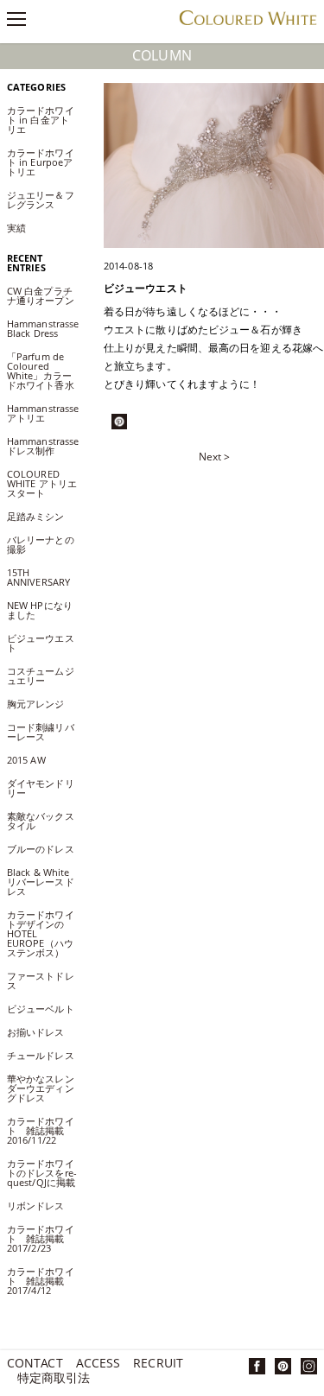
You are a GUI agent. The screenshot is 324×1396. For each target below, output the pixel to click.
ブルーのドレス (40, 848)
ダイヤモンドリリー (40, 788)
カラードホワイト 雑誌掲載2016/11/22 (40, 1130)
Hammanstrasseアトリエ (43, 413)
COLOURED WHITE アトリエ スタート (42, 483)
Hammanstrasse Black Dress (43, 328)
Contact (35, 1364)
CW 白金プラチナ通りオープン (45, 295)
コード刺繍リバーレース (40, 731)
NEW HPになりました (40, 610)
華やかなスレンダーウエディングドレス (40, 1088)
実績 (16, 227)
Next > (214, 457)
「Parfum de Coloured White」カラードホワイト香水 (40, 370)
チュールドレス (40, 1055)
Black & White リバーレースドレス (40, 882)
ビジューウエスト (40, 642)
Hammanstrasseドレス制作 (43, 446)
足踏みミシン (40, 516)
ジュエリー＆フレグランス (40, 199)
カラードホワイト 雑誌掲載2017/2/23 (40, 1238)
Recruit (158, 1364)
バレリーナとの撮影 (40, 544)
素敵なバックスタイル (40, 820)
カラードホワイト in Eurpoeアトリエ (40, 162)
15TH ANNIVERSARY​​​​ (38, 577)
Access (98, 1364)
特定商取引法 (54, 1379)
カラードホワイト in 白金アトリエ (40, 120)
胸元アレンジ (36, 703)
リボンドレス (36, 1205)
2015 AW (26, 759)
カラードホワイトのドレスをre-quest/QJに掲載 (42, 1173)
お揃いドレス (36, 1031)
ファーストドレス (40, 980)
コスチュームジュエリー (40, 675)
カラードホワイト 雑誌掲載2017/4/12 (40, 1281)
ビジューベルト (40, 1008)
